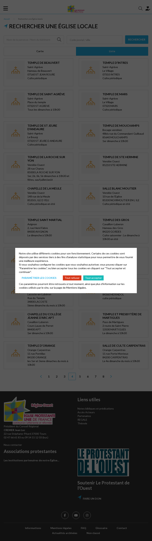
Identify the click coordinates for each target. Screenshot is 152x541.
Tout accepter (93, 277)
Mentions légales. (76, 287)
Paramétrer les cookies (39, 277)
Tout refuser (72, 277)
